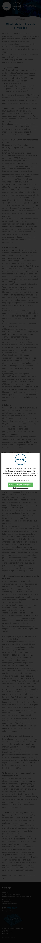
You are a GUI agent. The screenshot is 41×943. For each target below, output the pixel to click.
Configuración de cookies (20, 488)
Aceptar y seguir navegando (20, 484)
